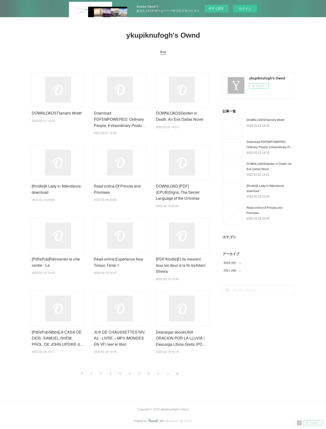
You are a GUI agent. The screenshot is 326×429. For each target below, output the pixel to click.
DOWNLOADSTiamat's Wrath (57, 113)
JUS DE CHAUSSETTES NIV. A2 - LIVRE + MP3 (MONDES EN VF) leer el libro (120, 338)
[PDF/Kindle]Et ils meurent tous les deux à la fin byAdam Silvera (180, 265)
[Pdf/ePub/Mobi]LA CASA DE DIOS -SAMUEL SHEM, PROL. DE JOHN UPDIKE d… (58, 338)
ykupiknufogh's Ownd (163, 35)
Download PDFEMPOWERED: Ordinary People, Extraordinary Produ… (120, 119)
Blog (163, 52)
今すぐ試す (216, 8)
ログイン (245, 8)
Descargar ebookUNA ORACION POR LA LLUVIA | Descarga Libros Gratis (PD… (181, 338)
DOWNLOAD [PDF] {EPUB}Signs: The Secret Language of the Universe (178, 192)
